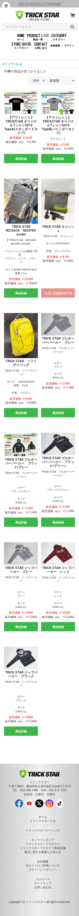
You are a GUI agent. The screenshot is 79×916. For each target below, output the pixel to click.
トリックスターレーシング (43, 830)
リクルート (43, 879)
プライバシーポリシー (43, 869)
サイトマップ (42, 883)
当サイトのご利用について (43, 865)
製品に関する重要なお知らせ (42, 852)
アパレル (16, 64)
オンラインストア (42, 839)
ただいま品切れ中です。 (60, 293)
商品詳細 (21, 158)
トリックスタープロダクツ (43, 844)
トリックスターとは (43, 820)
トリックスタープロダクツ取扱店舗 (42, 848)
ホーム (42, 816)
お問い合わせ (42, 887)
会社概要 (42, 861)
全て (5, 64)
